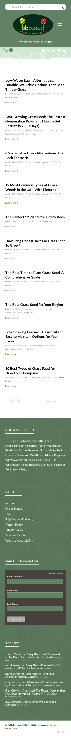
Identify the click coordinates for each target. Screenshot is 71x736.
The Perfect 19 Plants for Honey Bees (35, 217)
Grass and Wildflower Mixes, (35, 455)
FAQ (8, 514)
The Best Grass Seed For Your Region (34, 304)
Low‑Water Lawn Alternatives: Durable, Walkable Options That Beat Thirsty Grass (34, 84)
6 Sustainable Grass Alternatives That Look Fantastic (30, 703)
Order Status (13, 508)
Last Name (12, 604)
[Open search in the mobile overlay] (35, 7)
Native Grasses (28, 450)
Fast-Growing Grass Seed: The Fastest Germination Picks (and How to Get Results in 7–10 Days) (35, 121)
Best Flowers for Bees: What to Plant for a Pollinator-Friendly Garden (29, 675)
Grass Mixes (47, 450)
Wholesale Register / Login (35, 41)
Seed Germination (38, 130)
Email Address (15, 576)
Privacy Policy (14, 530)
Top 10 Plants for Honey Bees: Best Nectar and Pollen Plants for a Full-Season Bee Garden (32, 655)
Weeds (56, 94)
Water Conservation (44, 94)
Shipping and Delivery (19, 519)
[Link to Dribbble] (63, 731)
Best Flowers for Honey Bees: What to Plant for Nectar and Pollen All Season (32, 666)
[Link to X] (58, 731)
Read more (10, 102)
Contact (10, 503)
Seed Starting (51, 130)
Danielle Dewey (11, 97)
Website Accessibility (19, 540)
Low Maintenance (35, 309)
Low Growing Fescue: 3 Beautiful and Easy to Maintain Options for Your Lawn (34, 336)
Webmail (17, 728)
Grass (27, 94)
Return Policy (14, 524)
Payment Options (16, 535)
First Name (12, 590)
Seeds (33, 94)
